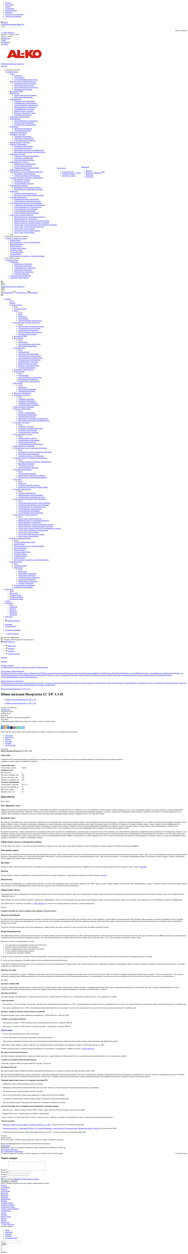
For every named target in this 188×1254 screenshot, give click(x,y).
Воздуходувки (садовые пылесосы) (31, 326)
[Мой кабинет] (2, 282)
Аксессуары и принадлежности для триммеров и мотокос (122, 683)
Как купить (14, 593)
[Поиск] (3, 289)
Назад (12, 301)
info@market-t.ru (9, 642)
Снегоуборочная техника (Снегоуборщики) (34, 503)
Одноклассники (14, 654)
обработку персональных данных (26, 1179)
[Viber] (14, 727)
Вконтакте (12, 646)
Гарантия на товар (7, 1207)
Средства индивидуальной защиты (22, 685)
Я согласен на (21, 1179)
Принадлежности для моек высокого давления (84, 683)
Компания (13, 607)
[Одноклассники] (5, 727)
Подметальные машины (27, 473)
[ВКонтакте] (2, 727)
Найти (4, 1244)
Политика (4, 1197)
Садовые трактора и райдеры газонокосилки (34, 462)
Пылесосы (22, 483)
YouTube (11, 651)
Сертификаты (6, 1211)
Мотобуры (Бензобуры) (112, 673)
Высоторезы (22, 342)
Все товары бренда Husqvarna (12, 1151)
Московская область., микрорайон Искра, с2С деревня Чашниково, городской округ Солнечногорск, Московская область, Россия (51, 1128)
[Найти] (2, 29)
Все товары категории (9, 1149)
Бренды (4, 1218)
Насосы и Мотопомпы (26, 413)
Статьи (3, 1213)
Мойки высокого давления (146, 673)
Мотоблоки (22, 387)
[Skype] (20, 727)
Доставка (143, 867)
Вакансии (4, 1193)
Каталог (13, 303)
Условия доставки (7, 1205)
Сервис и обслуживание (10, 1209)
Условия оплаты (7, 1203)
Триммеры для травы (26, 399)
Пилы (20, 315)
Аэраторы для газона (26, 426)
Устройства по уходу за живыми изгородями (34, 452)
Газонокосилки (23, 352)
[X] (11, 727)
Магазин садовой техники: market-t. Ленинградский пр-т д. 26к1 (27, 1125)
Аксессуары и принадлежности (30, 519)
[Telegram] (23, 727)
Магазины (4, 1195)
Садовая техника (20, 309)
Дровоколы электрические (74, 673)
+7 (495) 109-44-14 (7, 32)
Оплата (103, 875)
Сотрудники (5, 1191)
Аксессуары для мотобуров (45, 685)
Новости (4, 1189)
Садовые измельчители (26, 493)
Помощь (4, 1201)
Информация (6, 1199)
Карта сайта (5, 1222)
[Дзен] (7, 1230)
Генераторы (22, 571)
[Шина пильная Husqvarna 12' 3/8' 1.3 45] (20, 699)
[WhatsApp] (17, 727)
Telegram (11, 648)
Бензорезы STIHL (37, 673)
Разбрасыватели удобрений (34, 675)
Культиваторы (23, 375)
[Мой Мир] (8, 727)
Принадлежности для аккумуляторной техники (49, 683)
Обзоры (4, 1220)
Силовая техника (20, 566)
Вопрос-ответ (6, 1217)
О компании (5, 1187)
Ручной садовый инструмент (24, 542)
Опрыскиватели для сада (27, 438)
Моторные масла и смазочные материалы (16, 683)
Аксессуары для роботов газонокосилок (159, 683)
